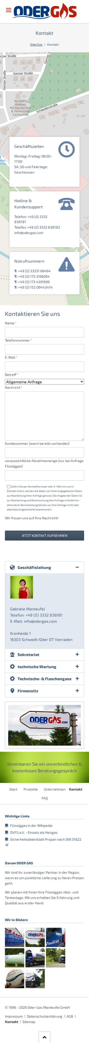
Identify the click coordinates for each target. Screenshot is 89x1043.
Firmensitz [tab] (28, 690)
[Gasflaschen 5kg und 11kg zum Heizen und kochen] (14, 937)
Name (13, 323)
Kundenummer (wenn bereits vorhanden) (37, 443)
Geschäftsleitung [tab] (34, 567)
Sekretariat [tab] (28, 654)
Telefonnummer (18, 340)
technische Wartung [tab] (37, 666)
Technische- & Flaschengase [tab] (44, 678)
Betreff (13, 374)
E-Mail (13, 357)
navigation (8, 10)
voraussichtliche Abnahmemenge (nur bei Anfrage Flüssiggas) (44, 463)
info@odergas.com (28, 233)
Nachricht (13, 387)
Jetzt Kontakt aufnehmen (44, 535)
